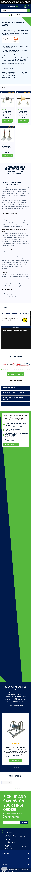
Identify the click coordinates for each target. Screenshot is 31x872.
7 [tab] (14, 370)
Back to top (4, 178)
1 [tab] (1, 370)
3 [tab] (5, 370)
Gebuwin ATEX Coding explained (15, 331)
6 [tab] (12, 370)
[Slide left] (12, 351)
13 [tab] (27, 370)
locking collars (14, 51)
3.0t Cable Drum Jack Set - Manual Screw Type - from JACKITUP (7, 113)
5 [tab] (10, 370)
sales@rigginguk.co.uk (10, 842)
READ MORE (5, 81)
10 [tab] (21, 370)
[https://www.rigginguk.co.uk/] (13, 5)
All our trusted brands (15, 374)
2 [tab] (3, 370)
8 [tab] (16, 370)
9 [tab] (18, 370)
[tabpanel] (8, 365)
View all (28, 307)
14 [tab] (29, 370)
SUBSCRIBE (24, 823)
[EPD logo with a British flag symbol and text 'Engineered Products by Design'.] (23, 364)
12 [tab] (25, 370)
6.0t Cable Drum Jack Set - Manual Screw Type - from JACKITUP (23, 113)
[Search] (28, 10)
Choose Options (7, 121)
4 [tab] (8, 370)
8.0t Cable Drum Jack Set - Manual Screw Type (7, 148)
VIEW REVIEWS (15, 760)
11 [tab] (23, 370)
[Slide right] (18, 351)
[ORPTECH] (8, 364)
